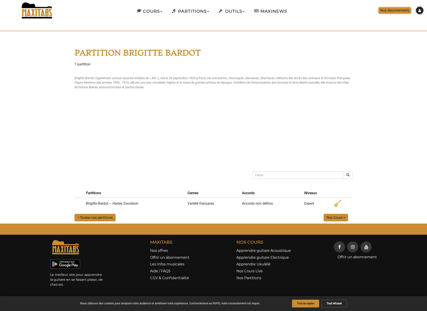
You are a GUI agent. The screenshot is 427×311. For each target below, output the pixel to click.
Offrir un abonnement (169, 257)
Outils (233, 11)
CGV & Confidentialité (169, 278)
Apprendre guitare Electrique (262, 257)
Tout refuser (334, 303)
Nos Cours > (335, 218)
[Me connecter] (419, 10)
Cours (151, 11)
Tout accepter (305, 303)
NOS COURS (249, 242)
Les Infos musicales (167, 264)
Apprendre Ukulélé (253, 264)
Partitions (192, 11)
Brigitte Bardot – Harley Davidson (112, 203)
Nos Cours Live (249, 271)
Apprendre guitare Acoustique (263, 250)
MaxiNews (273, 11)
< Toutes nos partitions (95, 218)
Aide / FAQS (160, 271)
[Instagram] (352, 246)
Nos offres (159, 250)
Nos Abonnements (394, 10)
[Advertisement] (204, 136)
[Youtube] (366, 246)
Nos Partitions (248, 278)
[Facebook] (339, 246)
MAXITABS (161, 242)
